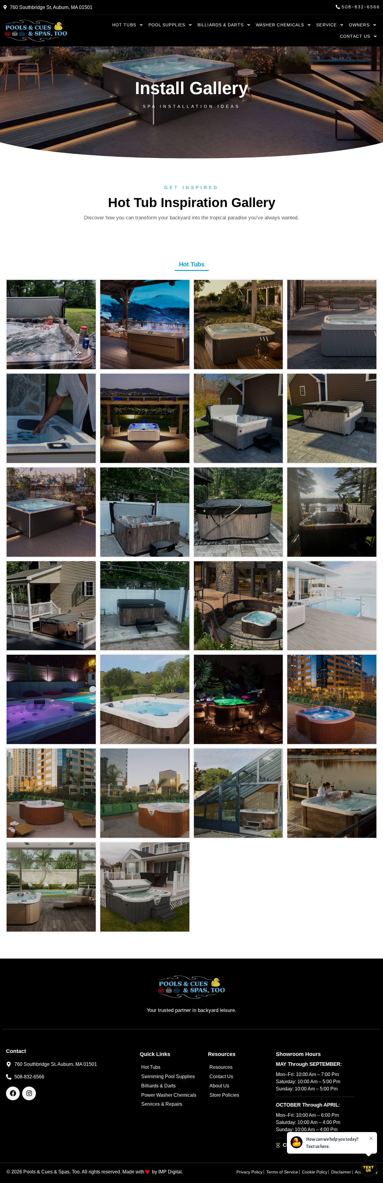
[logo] (36, 30)
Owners (359, 24)
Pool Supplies (166, 24)
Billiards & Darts (220, 24)
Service (326, 24)
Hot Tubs (124, 24)
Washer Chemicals (280, 24)
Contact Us (355, 36)
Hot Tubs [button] (191, 264)
